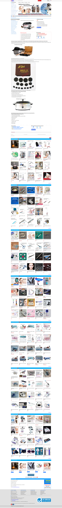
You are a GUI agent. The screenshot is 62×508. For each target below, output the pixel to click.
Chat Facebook (38, 38)
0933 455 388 (13, 500)
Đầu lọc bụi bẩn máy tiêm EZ (46, 377)
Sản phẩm (22, 2)
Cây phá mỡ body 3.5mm (45, 215)
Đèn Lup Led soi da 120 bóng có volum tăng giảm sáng (38, 180)
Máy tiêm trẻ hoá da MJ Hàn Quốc (22, 377)
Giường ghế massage (13, 32)
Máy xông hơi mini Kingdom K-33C (30, 317)
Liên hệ (29, 2)
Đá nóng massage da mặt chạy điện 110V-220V (22, 470)
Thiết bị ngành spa (13, 31)
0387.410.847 (14, 127)
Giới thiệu (19, 2)
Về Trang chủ (34, 477)
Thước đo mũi (20, 271)
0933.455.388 (39, 33)
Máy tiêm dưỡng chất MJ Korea (38, 377)
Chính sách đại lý (22, 493)
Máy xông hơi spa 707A (45, 148)
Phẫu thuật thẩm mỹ (13, 20)
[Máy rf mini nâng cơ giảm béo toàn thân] (47, 466)
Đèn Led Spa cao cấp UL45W (38, 169)
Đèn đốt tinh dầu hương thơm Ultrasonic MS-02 (14, 169)
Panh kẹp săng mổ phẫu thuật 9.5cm (47, 239)
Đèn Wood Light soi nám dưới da (38, 148)
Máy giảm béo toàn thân (14, 26)
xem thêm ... (49, 183)
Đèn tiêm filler (12, 180)
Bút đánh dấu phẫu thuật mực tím (30, 239)
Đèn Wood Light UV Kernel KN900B (22, 169)
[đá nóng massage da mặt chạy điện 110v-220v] (23, 466)
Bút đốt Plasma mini (21, 317)
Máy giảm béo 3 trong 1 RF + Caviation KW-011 (46, 434)
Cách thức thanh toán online (33, 494)
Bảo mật (41, 494)
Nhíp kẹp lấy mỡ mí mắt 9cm (30, 260)
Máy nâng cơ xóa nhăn (13, 27)
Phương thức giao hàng (23, 494)
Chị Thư (44, 38)
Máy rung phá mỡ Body (13, 215)
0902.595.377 (18, 127)
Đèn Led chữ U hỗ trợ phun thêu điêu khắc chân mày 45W (47, 159)
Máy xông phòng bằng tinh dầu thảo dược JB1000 (14, 470)
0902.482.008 (43, 33)
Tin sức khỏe (25, 2)
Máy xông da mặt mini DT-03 (30, 148)
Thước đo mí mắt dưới (37, 215)
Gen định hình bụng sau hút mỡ (38, 194)
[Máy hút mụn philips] (39, 466)
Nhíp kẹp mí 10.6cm (37, 260)
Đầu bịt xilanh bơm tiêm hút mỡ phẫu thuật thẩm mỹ (30, 194)
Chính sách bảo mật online (33, 493)
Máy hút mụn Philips (21, 331)
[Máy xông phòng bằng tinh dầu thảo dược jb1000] (15, 466)
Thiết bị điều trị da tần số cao (14, 317)
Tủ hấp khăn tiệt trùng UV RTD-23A (22, 148)
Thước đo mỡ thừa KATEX (30, 215)
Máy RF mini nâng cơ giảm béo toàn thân (47, 470)
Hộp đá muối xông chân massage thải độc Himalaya (38, 159)
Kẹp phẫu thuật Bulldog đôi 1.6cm (22, 239)
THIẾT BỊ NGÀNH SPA (13, 17)
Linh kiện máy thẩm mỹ (13, 33)
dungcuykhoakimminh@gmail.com (18, 128)
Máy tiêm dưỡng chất (13, 25)
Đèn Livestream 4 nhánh (45, 169)
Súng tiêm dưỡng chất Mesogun (46, 409)
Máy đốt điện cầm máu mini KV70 (14, 239)
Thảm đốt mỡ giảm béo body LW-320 (39, 423)
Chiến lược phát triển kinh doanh (14, 494)
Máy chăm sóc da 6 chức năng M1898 (39, 331)
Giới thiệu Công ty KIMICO (13, 493)
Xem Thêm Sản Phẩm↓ (31, 475)
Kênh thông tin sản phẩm (43, 493)
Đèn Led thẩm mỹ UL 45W (29, 169)
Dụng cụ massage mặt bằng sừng (30, 285)
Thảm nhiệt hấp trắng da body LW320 (31, 423)
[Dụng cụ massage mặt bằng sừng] (31, 466)
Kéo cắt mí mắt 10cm (45, 271)
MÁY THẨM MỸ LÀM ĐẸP (14, 19)
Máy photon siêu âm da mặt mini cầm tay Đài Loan (14, 307)
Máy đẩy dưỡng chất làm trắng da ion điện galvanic (22, 307)
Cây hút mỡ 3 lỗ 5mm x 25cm (22, 215)
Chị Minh (41, 38)
